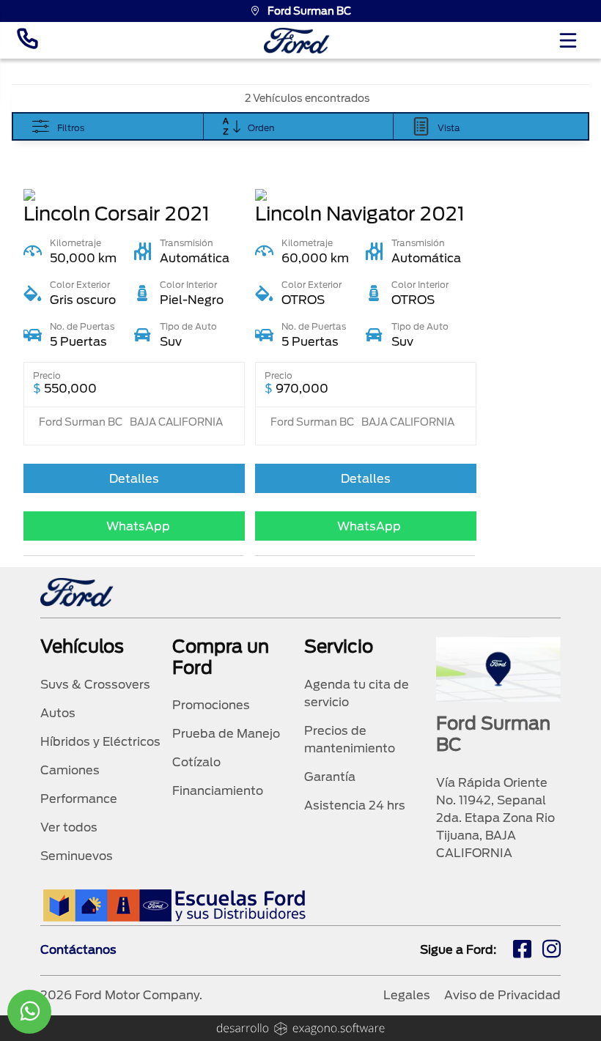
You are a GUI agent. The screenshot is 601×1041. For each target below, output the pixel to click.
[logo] (297, 40)
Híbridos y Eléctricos (100, 742)
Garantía (329, 777)
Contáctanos (78, 950)
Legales (406, 995)
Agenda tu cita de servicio (356, 693)
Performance (78, 799)
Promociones (211, 705)
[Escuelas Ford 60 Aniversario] (174, 905)
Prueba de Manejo (226, 734)
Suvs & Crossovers (95, 685)
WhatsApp (138, 526)
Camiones (70, 770)
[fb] (522, 951)
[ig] (551, 951)
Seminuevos (76, 856)
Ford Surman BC (309, 11)
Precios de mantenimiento (349, 739)
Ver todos (68, 827)
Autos (57, 713)
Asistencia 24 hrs (354, 805)
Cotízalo (196, 762)
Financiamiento (217, 791)
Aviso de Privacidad (502, 995)
